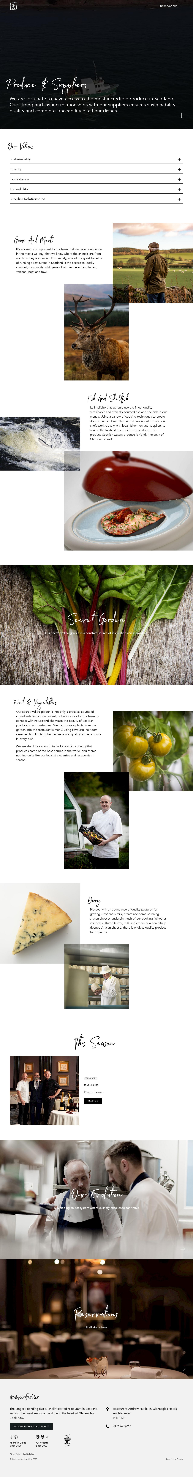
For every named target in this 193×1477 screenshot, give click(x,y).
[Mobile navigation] (181, 6)
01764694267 (122, 1426)
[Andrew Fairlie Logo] (13, 6)
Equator (180, 1459)
